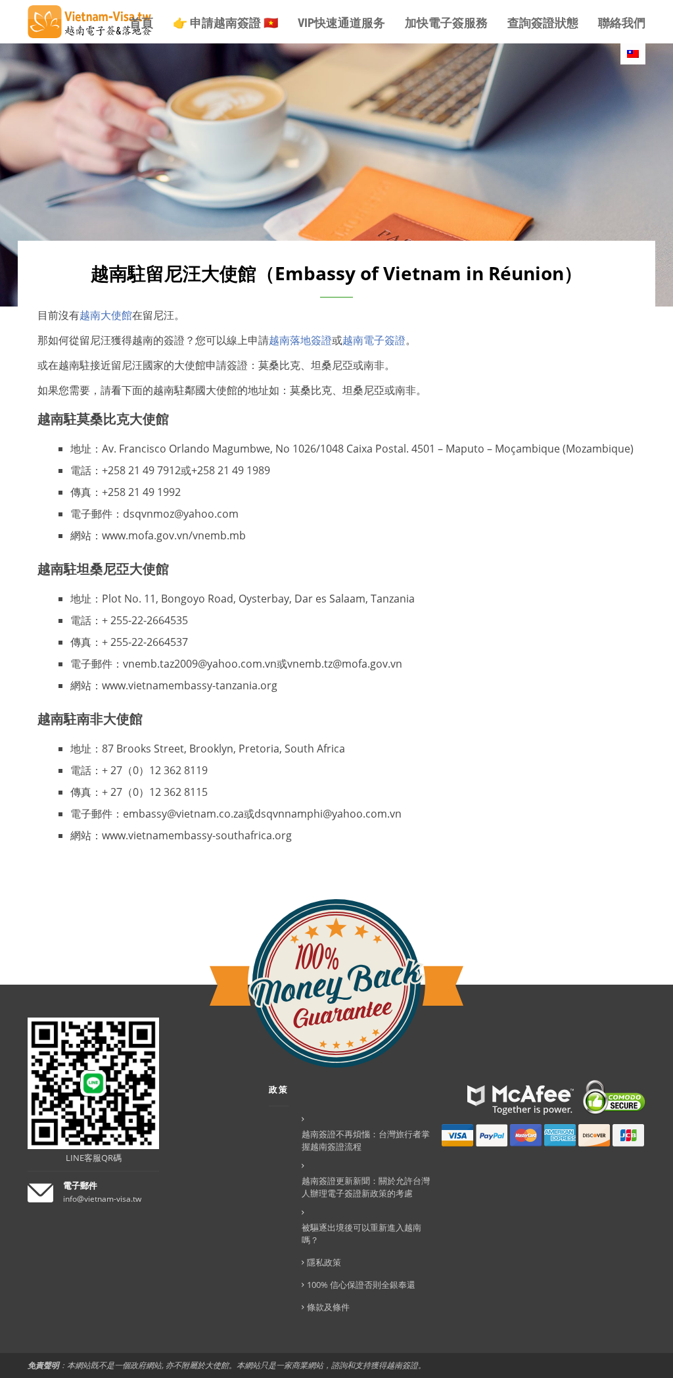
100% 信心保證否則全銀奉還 (361, 1285)
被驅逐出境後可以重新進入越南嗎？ (361, 1233)
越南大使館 (106, 315)
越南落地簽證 (300, 340)
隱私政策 (324, 1262)
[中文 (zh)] (632, 53)
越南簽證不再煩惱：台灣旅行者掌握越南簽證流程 (366, 1140)
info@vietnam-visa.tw (102, 1198)
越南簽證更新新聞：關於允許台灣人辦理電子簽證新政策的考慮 (366, 1187)
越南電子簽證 (374, 340)
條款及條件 (328, 1307)
